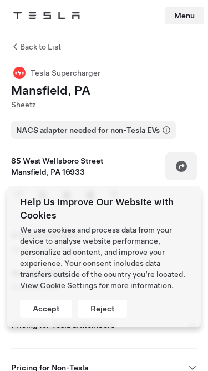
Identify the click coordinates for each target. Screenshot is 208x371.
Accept (46, 308)
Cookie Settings (68, 285)
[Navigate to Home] (46, 15)
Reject (102, 308)
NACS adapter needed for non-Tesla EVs (88, 130)
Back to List (40, 46)
